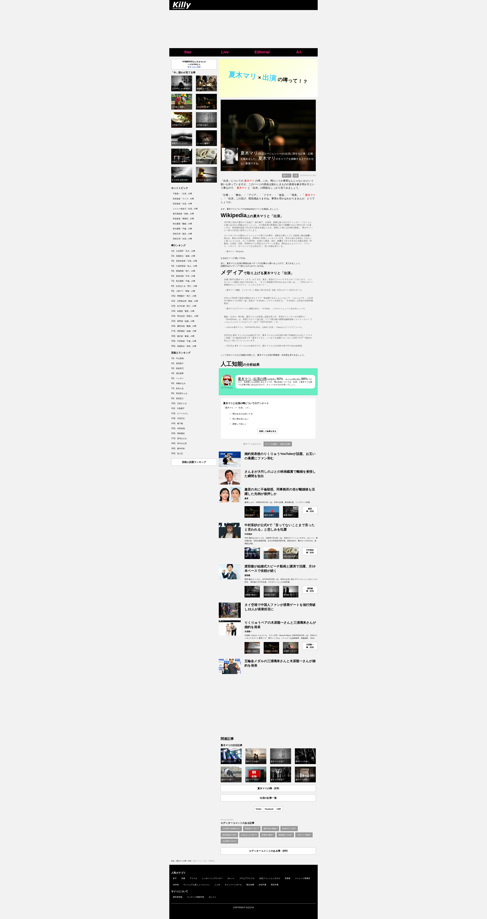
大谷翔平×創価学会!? (231, 828)
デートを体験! (271, 444)
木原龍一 (248, 631)
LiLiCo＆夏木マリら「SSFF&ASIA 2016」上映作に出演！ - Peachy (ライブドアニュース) (264, 327)
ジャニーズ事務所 (302, 878)
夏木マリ (286, 176)
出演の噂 (260, 379)
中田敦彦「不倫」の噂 (186, 341)
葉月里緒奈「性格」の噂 (183, 214)
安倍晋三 (180, 398)
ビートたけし (183, 413)
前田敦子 (180, 363)
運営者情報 (177, 897)
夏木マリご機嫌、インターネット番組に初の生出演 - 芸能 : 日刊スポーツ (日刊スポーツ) (264, 290)
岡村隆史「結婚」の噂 (186, 331)
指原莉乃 (180, 368)
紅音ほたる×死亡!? (249, 835)
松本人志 (180, 388)
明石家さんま (181, 393)
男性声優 (274, 885)
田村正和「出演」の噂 (182, 239)
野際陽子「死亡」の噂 (186, 296)
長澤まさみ (182, 438)
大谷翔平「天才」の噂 (185, 251)
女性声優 (262, 885)
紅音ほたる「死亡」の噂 (186, 286)
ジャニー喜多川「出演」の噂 (185, 209)
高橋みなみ (181, 383)
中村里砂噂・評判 (310, 551)
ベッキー (180, 378)
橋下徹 (180, 423)
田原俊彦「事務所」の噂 (183, 219)
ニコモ (217, 885)
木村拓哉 (181, 428)
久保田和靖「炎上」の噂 (186, 266)
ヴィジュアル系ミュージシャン (196, 885)
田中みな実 (182, 443)
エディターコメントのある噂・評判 (268, 851)
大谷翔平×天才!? (229, 841)
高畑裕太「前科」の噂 (186, 346)
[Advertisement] (243, 29)
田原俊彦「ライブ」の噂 (183, 199)
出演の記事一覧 (268, 798)
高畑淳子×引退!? (289, 828)
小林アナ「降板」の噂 (185, 291)
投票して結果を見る (267, 431)
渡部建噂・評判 (310, 589)
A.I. (299, 52)
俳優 (183, 878)
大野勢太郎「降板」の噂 (187, 301)
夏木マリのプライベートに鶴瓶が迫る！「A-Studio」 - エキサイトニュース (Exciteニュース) (265, 308)
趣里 (246, 498)
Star (188, 52)
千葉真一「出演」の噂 (182, 194)
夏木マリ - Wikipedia (235, 251)
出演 (295, 176)
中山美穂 (180, 358)
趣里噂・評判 (310, 510)
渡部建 (247, 575)
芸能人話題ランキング (194, 462)
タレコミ (212, 897)
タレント (231, 878)
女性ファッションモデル (269, 878)
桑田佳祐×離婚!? (270, 828)
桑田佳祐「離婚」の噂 (186, 326)
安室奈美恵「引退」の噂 (186, 261)
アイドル (193, 878)
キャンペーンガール (233, 885)
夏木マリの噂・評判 (268, 788)
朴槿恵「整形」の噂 (185, 311)
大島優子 (181, 408)
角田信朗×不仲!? (229, 835)
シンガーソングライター (212, 878)
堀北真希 (180, 373)
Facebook (269, 809)
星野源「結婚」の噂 (185, 321)
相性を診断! (285, 444)
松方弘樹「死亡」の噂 (186, 306)
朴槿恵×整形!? (268, 835)
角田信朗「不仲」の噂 (185, 276)
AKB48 (176, 885)
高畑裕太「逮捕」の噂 (185, 256)
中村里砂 (248, 534)
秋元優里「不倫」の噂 (182, 229)
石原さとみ (182, 403)
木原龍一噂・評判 (310, 645)
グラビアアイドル (247, 878)
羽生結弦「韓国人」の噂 (187, 316)
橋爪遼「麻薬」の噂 (185, 336)
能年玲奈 (181, 448)
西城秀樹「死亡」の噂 (185, 271)
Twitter (259, 809)
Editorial (262, 52)
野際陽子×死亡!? (252, 828)
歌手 (175, 878)
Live (225, 52)
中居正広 (181, 418)
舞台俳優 (250, 885)
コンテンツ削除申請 (195, 897)
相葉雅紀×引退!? (285, 835)
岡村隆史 (181, 433)
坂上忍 (180, 453)
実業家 (287, 878)
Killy (172, 861)
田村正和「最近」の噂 (182, 234)
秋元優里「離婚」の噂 (182, 224)
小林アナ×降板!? (304, 835)
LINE (279, 809)
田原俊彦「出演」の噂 (182, 204)
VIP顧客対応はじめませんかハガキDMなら (194, 64)
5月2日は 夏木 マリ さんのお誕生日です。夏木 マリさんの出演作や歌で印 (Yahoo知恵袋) (264, 346)
